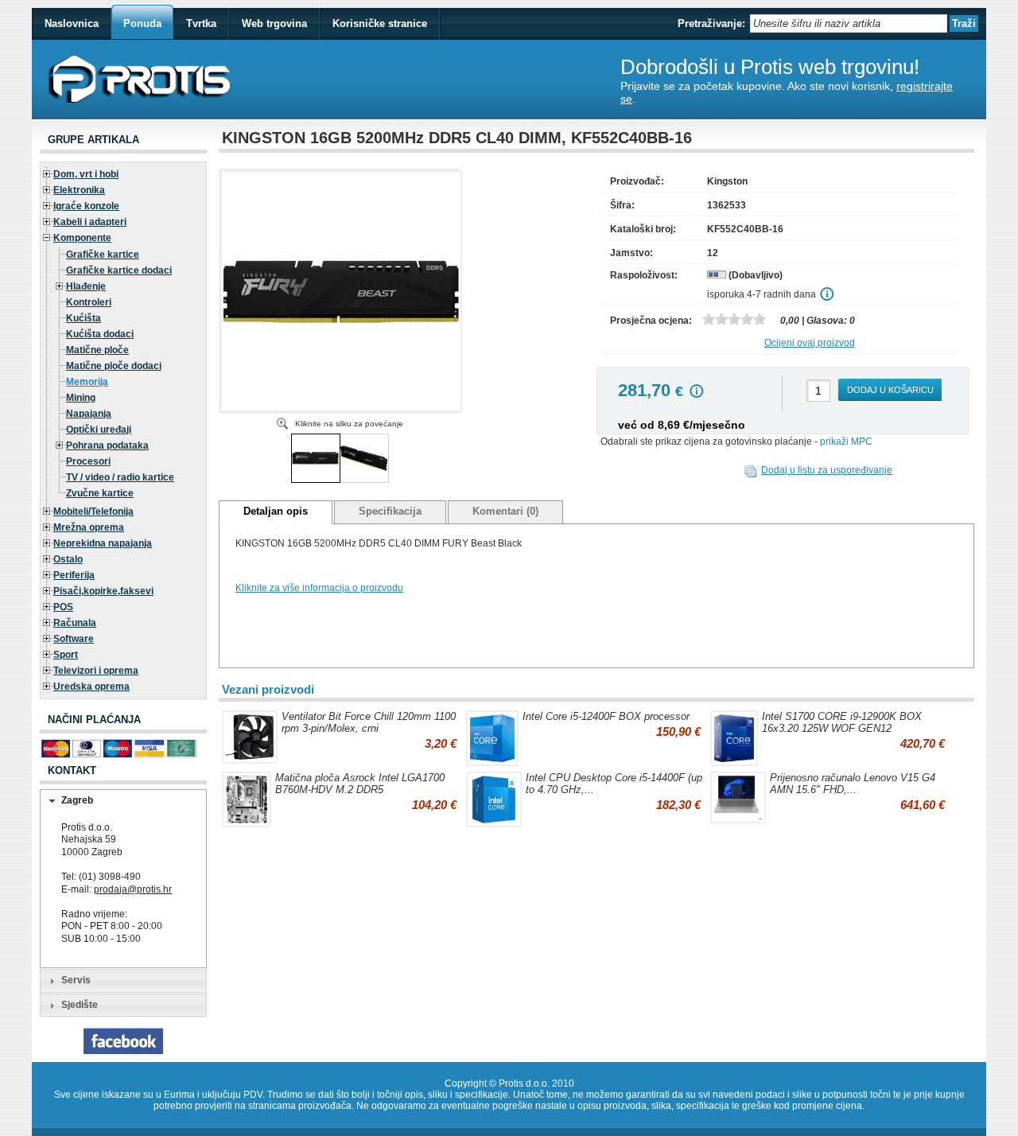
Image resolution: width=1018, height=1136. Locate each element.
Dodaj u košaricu (890, 390)
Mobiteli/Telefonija (93, 511)
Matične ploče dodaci (113, 366)
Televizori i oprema (95, 670)
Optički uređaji (98, 429)
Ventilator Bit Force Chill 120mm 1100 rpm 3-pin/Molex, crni (369, 722)
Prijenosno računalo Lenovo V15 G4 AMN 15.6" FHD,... (852, 784)
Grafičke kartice (102, 254)
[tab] (123, 801)
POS (63, 607)
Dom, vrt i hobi (86, 174)
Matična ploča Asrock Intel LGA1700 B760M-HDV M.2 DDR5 (360, 784)
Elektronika (79, 190)
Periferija (74, 575)
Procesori (88, 461)
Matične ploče (97, 350)
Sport (65, 654)
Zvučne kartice (100, 493)
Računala (74, 622)
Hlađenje (86, 286)
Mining (80, 397)
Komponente (82, 237)
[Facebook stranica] (123, 1050)
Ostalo (68, 559)
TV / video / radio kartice (120, 477)
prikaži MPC (846, 441)
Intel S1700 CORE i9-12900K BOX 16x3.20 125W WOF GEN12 (842, 722)
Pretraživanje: (711, 23)
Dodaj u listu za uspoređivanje (826, 470)
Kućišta (83, 318)
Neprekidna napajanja (102, 543)
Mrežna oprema (88, 527)
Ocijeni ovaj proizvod (809, 342)
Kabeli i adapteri (89, 222)
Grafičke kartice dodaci (119, 270)
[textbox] (848, 23)
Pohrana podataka (107, 445)
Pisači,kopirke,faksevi (103, 591)
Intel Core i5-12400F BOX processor (606, 716)
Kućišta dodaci (100, 334)
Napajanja (88, 413)
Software (73, 638)
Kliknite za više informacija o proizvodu (319, 587)
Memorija (87, 381)
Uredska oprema (91, 686)
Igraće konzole (86, 206)
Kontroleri (88, 302)
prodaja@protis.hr (133, 889)
